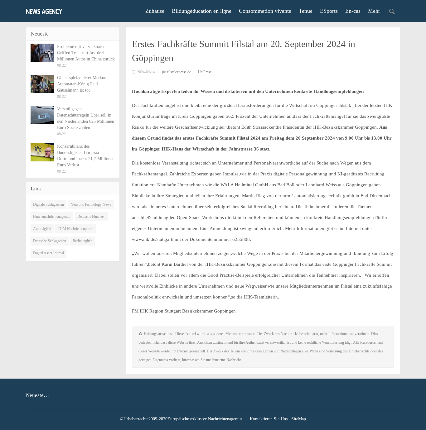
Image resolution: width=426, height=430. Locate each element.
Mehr (374, 11)
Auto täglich (42, 229)
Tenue (305, 11)
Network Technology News (90, 204)
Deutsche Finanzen (91, 216)
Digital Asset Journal (48, 253)
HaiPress (204, 72)
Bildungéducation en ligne (201, 11)
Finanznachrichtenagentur (52, 216)
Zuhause (154, 11)
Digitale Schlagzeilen (48, 204)
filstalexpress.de (179, 72)
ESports (329, 11)
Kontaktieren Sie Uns (269, 419)
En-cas (353, 11)
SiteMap (298, 419)
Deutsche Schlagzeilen (49, 241)
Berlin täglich (82, 241)
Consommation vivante (265, 11)
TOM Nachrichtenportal (75, 229)
